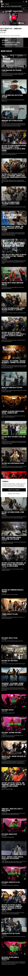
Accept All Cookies (14, 490)
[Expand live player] (26, 9)
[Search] (24, 1)
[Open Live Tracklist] (23, 9)
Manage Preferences (14, 493)
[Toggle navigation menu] (26, 1)
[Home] (1, 1)
